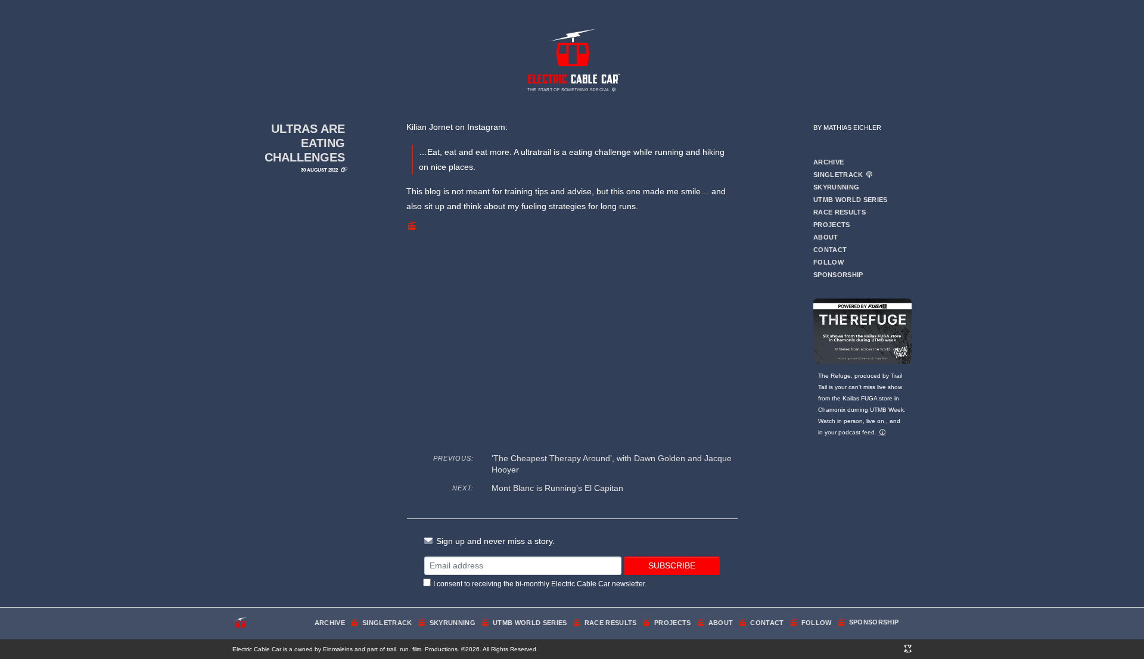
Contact (830, 249)
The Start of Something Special (569, 90)
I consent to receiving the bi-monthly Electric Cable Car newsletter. (539, 584)
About (825, 237)
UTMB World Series (850, 199)
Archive (828, 162)
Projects (831, 224)
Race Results (839, 212)
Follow (828, 262)
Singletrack (839, 174)
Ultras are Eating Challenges (305, 142)
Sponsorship (838, 274)
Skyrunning (836, 187)
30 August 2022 (319, 170)
